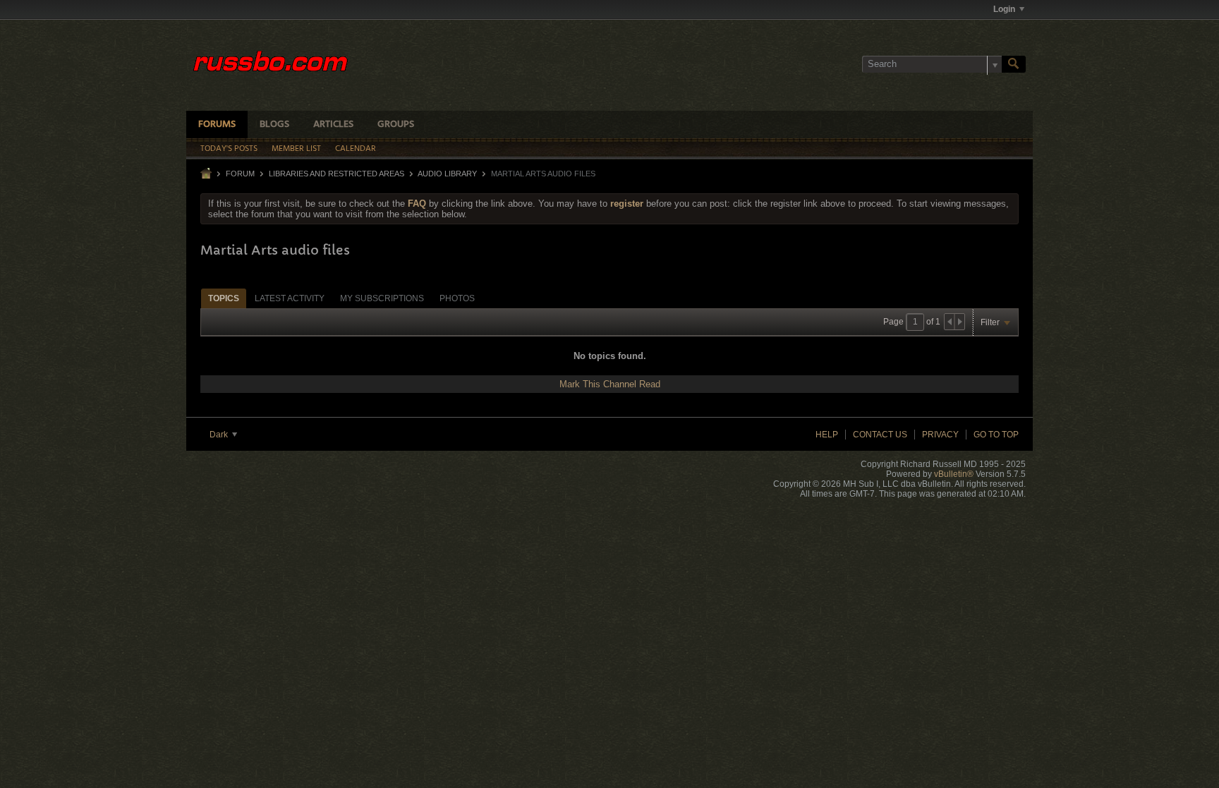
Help (826, 435)
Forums (217, 124)
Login (1004, 9)
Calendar (355, 149)
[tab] (223, 298)
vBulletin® (954, 474)
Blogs (274, 124)
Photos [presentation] (457, 298)
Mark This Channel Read (609, 384)
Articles (333, 124)
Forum (240, 173)
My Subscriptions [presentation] (382, 298)
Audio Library (447, 173)
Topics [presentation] (223, 298)
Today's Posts (228, 149)
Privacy (940, 435)
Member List (296, 149)
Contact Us (880, 435)
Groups (395, 124)
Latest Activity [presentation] (290, 298)
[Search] (1014, 64)
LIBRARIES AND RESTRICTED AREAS (336, 173)
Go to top (996, 435)
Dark (220, 435)
